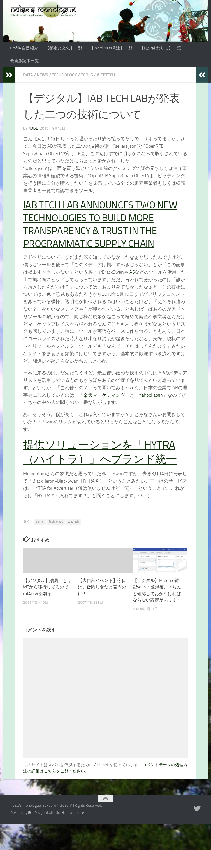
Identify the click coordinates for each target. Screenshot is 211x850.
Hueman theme (72, 813)
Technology (64, 74)
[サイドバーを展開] (9, 75)
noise (33, 128)
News (42, 74)
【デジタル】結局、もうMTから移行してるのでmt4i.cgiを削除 (47, 587)
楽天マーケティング (104, 395)
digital (40, 521)
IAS (131, 272)
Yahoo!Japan (151, 395)
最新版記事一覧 (24, 60)
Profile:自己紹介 (24, 47)
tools (87, 74)
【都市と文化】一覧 (63, 47)
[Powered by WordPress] (29, 812)
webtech (106, 74)
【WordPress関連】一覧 (111, 47)
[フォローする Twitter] (197, 808)
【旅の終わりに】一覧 (160, 47)
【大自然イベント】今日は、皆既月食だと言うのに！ (102, 587)
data (28, 74)
